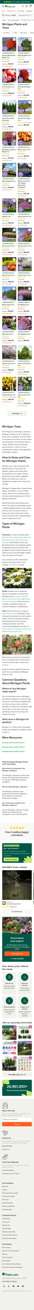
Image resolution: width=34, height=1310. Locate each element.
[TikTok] (9, 1286)
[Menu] (3, 6)
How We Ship (6, 1228)
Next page (15, 413)
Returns (4, 1254)
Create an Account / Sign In (11, 1173)
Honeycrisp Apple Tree (13, 631)
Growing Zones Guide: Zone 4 (13, 743)
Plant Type (23, 33)
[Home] (10, 6)
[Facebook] (13, 1286)
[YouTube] (18, 1286)
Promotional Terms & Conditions (12, 1267)
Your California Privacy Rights (11, 1264)
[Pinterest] (23, 1286)
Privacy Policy (6, 1247)
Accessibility (6, 1260)
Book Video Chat (17, 953)
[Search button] (23, 6)
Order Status (6, 1218)
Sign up (17, 1124)
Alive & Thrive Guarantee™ (10, 1251)
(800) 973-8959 (18, 958)
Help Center (6, 1225)
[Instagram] (4, 1286)
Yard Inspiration (7, 1209)
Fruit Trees (20, 11)
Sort (16, 33)
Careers (4, 1189)
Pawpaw (5, 665)
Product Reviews (7, 1203)
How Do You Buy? (11, 859)
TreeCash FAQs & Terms (9, 1235)
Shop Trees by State (8, 1196)
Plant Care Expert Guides (10, 1193)
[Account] (26, 6)
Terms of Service (7, 1257)
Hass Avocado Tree (9, 613)
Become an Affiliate (8, 1206)
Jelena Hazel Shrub (14, 599)
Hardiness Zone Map (8, 1232)
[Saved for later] (14, 39)
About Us (5, 1186)
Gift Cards (5, 1199)
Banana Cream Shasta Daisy (12, 537)
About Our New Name (9, 1238)
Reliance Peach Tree (23, 629)
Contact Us (5, 1149)
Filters (7, 33)
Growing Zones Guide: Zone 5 (13, 747)
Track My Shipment (8, 1170)
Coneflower (13, 565)
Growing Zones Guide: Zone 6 (13, 751)
